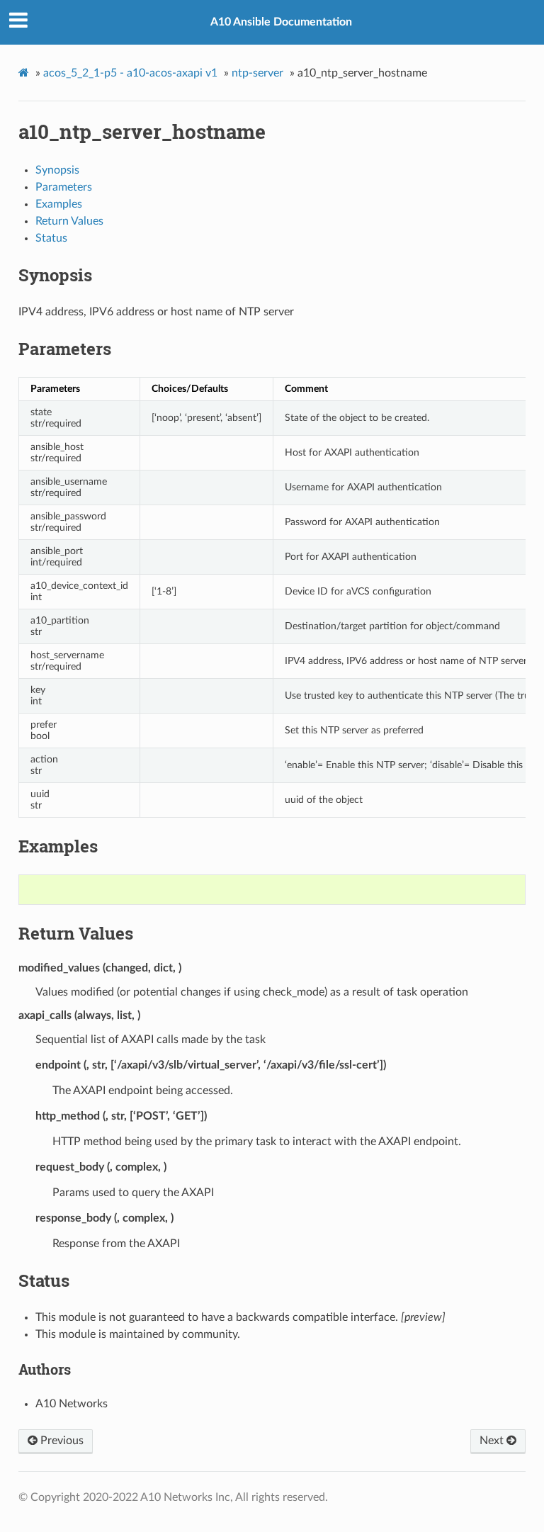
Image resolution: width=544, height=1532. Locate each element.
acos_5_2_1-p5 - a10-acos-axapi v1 (130, 73)
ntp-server (257, 73)
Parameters (63, 187)
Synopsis (57, 170)
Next (493, 1440)
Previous (61, 1440)
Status (51, 238)
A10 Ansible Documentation (281, 22)
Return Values (69, 221)
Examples (58, 204)
